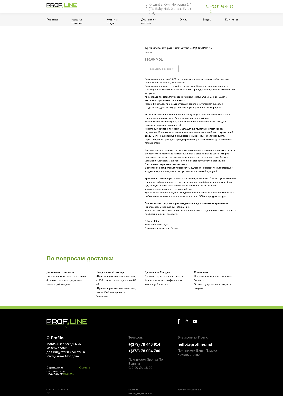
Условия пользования (189, 389)
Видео (206, 19)
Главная (52, 19)
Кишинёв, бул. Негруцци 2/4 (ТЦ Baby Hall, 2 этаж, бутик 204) (170, 9)
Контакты (231, 19)
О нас (183, 19)
